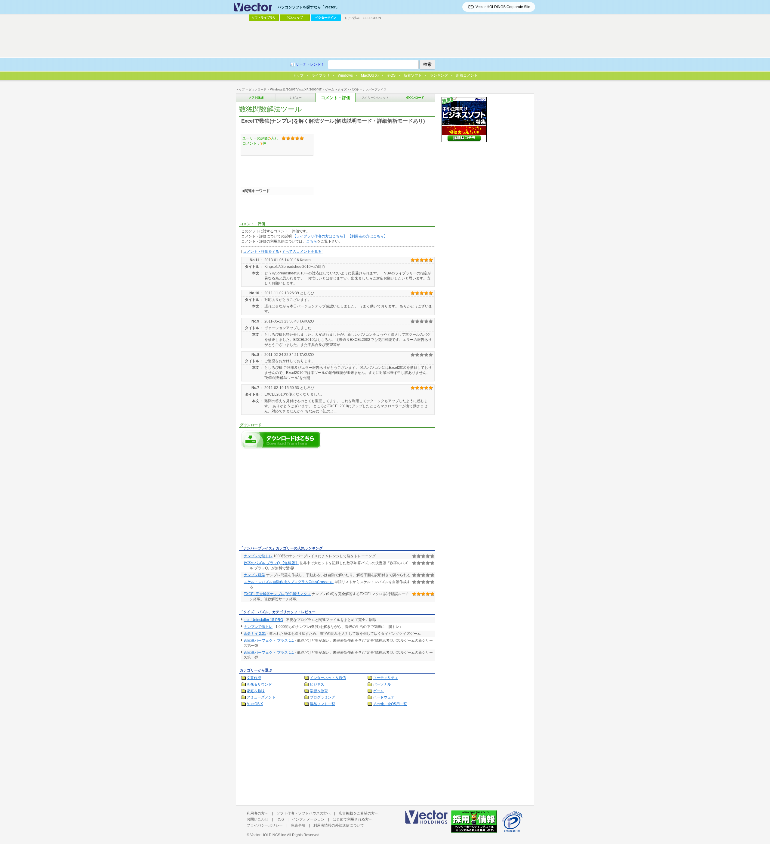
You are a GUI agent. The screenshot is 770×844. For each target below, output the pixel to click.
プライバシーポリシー (265, 825)
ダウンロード (257, 89)
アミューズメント (261, 697)
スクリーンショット (375, 97)
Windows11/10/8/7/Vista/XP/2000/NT (296, 89)
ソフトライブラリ (264, 17)
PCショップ (295, 17)
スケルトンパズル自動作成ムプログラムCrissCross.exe (289, 582)
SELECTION (372, 18)
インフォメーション (308, 819)
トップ (240, 89)
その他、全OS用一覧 (390, 704)
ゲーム (329, 89)
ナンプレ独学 (254, 575)
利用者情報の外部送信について (338, 825)
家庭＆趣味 (256, 691)
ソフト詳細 (255, 97)
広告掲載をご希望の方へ (358, 813)
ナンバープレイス (374, 89)
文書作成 (254, 678)
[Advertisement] (289, 499)
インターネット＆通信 (328, 678)
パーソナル (382, 684)
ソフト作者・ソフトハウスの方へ (303, 813)
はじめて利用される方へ (352, 819)
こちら (311, 241)
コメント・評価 (335, 98)
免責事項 (298, 825)
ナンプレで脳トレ (258, 556)
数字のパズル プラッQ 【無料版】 (271, 563)
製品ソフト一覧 (322, 704)
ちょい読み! (352, 18)
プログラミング (322, 697)
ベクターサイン (325, 17)
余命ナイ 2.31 (255, 633)
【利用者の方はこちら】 (367, 236)
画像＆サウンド (259, 684)
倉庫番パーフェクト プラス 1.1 (269, 640)
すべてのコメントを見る (302, 251)
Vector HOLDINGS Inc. (268, 835)
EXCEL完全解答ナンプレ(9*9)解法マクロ (277, 594)
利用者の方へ (257, 813)
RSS (280, 819)
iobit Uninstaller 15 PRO (263, 620)
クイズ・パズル (348, 89)
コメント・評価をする (261, 251)
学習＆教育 (319, 691)
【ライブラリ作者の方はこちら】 (320, 236)
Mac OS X (255, 704)
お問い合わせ (257, 819)
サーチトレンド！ (310, 64)
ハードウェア (384, 697)
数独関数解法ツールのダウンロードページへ (281, 439)
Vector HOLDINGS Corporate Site (503, 7)
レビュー (296, 97)
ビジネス (317, 684)
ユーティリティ (385, 678)
